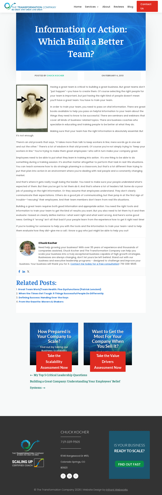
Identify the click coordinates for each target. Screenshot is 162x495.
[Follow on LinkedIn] (69, 476)
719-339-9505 (70, 442)
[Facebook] (19, 271)
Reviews (119, 7)
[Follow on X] (75, 476)
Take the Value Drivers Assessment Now (107, 361)
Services (90, 7)
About (106, 7)
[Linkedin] (23, 271)
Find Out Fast (129, 464)
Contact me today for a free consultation (94, 264)
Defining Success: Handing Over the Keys (43, 297)
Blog (130, 7)
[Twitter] (28, 271)
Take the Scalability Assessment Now (54, 361)
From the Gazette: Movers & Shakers (41, 301)
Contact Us (145, 6)
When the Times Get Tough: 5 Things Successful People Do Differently (61, 293)
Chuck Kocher (55, 75)
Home (77, 7)
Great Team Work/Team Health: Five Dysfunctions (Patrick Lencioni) (59, 289)
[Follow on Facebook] (63, 476)
